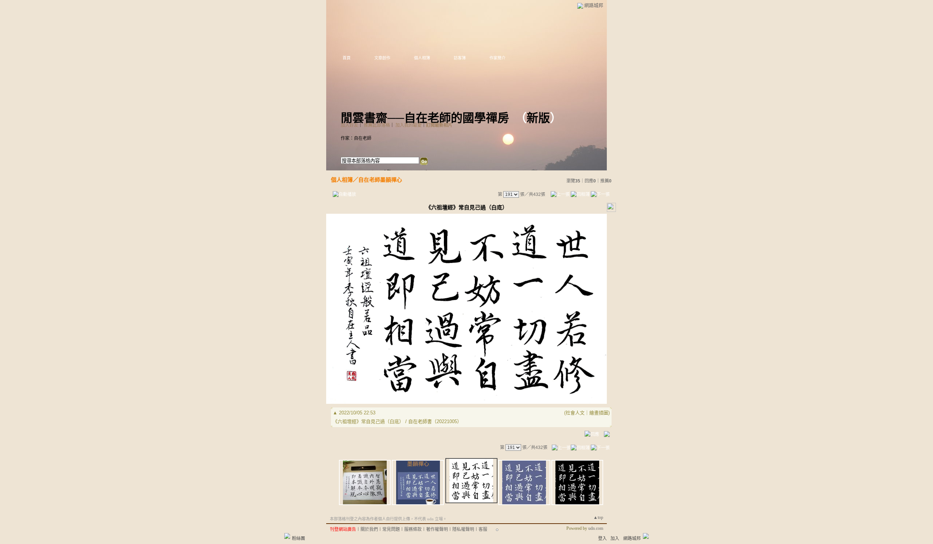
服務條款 (413, 529)
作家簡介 (497, 58)
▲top (598, 517)
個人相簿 (422, 58)
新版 (538, 118)
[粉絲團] (287, 536)
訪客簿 (460, 58)
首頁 (347, 58)
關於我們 (369, 529)
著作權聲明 (437, 529)
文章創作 (382, 58)
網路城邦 (593, 5)
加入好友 (349, 125)
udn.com (595, 528)
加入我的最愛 (408, 125)
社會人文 (575, 412)
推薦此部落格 (377, 125)
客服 (483, 529)
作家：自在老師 (356, 138)
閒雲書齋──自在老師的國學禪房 (425, 118)
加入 (614, 538)
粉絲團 (298, 538)
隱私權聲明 (463, 529)
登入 (602, 538)
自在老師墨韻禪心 (380, 180)
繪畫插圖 (598, 412)
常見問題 (391, 529)
